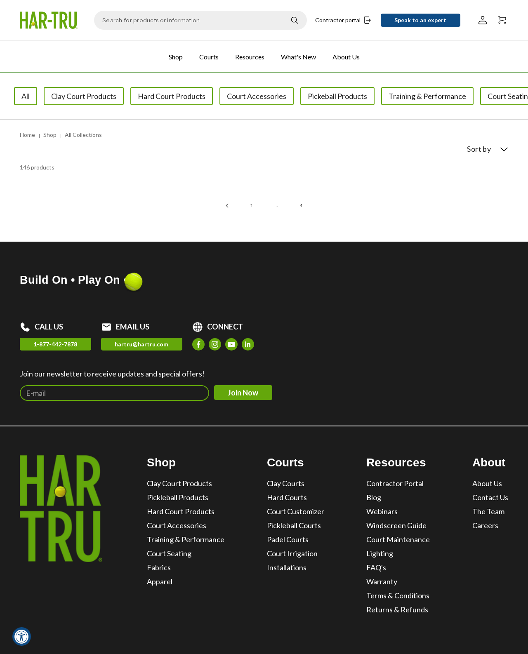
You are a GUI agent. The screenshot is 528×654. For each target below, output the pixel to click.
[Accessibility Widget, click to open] (21, 636)
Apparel (159, 581)
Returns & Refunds (397, 609)
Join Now (243, 392)
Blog (373, 497)
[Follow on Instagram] (215, 344)
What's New (298, 57)
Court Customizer (295, 511)
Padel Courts (288, 539)
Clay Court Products (179, 483)
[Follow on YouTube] (231, 344)
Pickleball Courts (294, 525)
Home (27, 134)
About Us (346, 57)
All (25, 96)
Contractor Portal (395, 483)
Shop (176, 57)
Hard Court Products (180, 511)
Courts (209, 57)
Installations (286, 567)
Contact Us (490, 497)
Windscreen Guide (396, 525)
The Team (488, 511)
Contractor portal (338, 20)
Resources (249, 57)
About (488, 462)
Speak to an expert (420, 20)
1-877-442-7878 (55, 344)
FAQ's (376, 567)
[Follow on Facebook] (198, 344)
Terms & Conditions (397, 595)
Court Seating (169, 553)
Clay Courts (285, 483)
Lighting (379, 553)
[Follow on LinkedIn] (248, 344)
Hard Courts (287, 497)
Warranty (381, 581)
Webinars (382, 511)
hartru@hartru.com (141, 344)
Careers (485, 525)
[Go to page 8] (226, 205)
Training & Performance (185, 539)
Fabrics (159, 567)
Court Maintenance (398, 539)
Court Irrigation (292, 553)
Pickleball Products (177, 497)
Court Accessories (176, 525)
